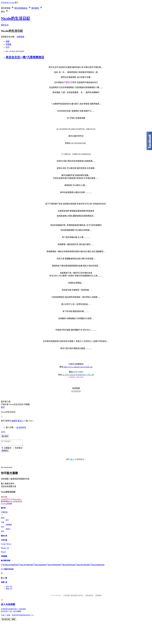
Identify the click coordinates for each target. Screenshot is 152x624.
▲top (3, 432)
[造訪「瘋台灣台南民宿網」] (83, 565)
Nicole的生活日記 (15, 18)
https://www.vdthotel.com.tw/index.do (78, 367)
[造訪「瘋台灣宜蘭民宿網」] (9, 565)
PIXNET (58, 595)
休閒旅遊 (20, 37)
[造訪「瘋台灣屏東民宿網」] (97, 565)
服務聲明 (98, 595)
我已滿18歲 (6, 619)
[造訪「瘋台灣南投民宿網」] (68, 565)
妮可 (3, 407)
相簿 (8, 41)
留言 (19, 421)
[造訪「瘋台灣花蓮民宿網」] (26, 565)
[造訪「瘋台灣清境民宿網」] (53, 565)
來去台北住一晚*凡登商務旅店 (25, 57)
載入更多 (5, 436)
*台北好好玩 (21, 427)
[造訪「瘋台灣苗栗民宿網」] (39, 565)
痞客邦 (14, 421)
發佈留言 (5, 451)
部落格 (8, 44)
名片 (8, 47)
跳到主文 (5, 25)
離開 (13, 619)
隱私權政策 (89, 595)
